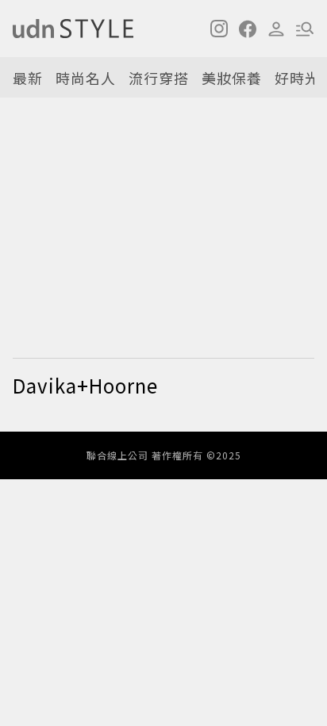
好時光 (297, 77)
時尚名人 (86, 77)
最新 (28, 77)
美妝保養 (232, 77)
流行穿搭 (159, 77)
